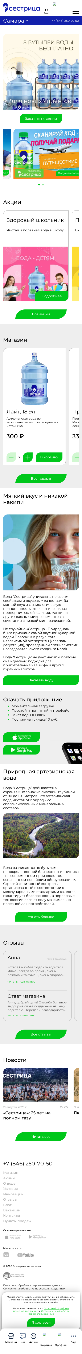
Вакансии (11, 1210)
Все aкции (41, 314)
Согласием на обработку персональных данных (48, 1312)
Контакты (11, 1216)
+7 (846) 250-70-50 (65, 21)
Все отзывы (41, 1034)
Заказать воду (41, 680)
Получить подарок (62, 173)
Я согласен (41, 1322)
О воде (9, 1183)
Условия (10, 1189)
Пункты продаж (17, 1221)
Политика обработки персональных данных (32, 1285)
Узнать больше (41, 917)
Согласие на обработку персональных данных (34, 1288)
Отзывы (10, 1199)
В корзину (49, 457)
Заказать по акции (41, 119)
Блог (7, 1205)
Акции (9, 1178)
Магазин (10, 1173)
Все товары (41, 479)
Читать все (41, 1137)
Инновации (13, 1194)
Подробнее (52, 296)
